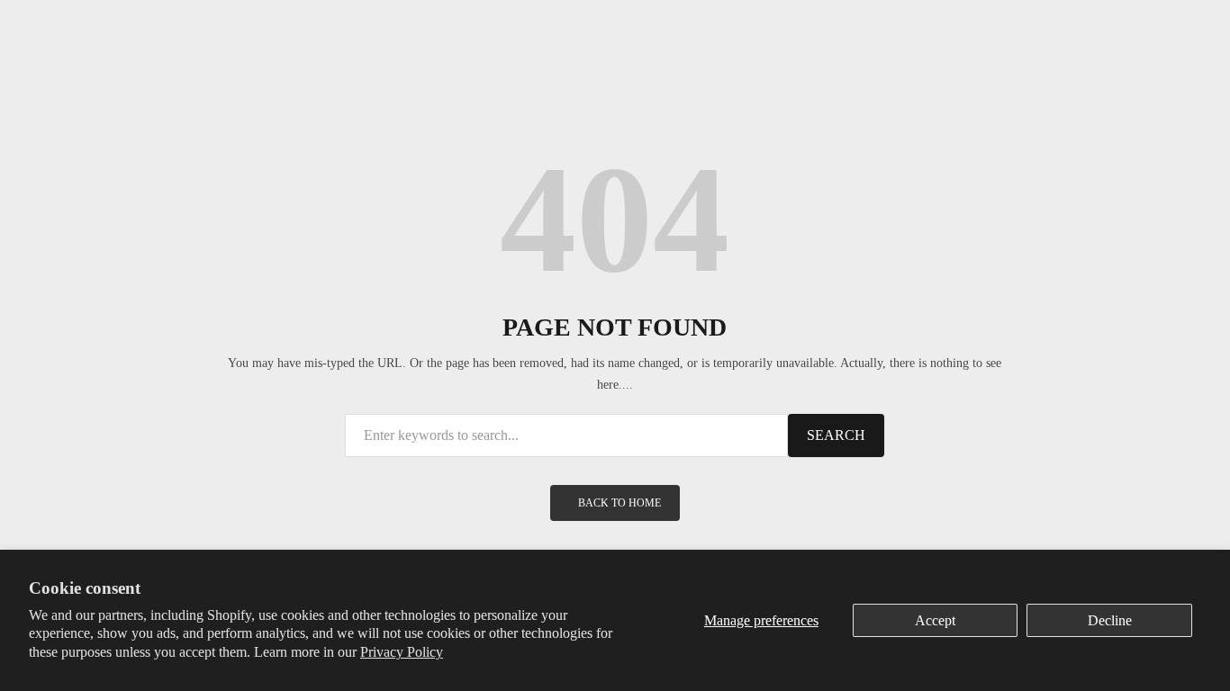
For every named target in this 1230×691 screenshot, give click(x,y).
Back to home (619, 503)
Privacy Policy (401, 652)
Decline (1110, 620)
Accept (935, 620)
